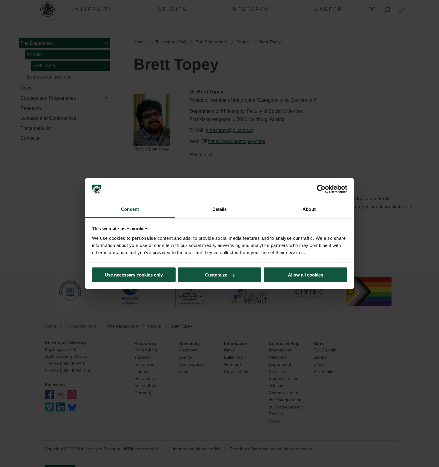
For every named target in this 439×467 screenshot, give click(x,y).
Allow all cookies (305, 274)
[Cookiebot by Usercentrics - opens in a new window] (321, 189)
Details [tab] (219, 208)
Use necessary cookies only (134, 274)
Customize (216, 274)
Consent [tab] (130, 208)
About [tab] (309, 208)
